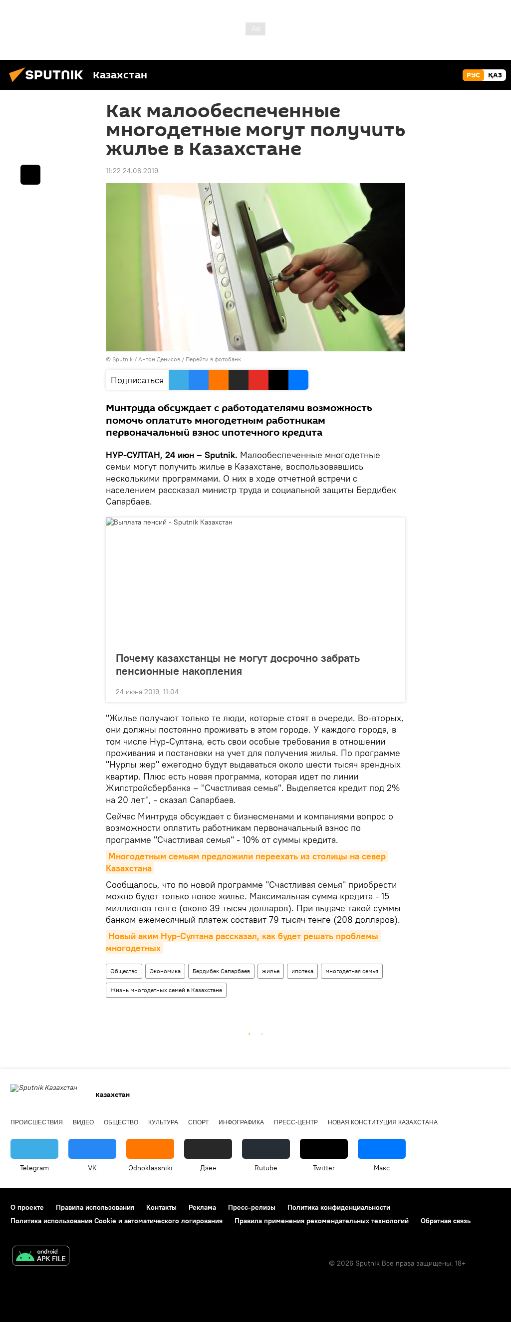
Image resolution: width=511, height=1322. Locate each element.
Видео (83, 1122)
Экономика (165, 971)
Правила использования (95, 1207)
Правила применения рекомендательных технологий (322, 1220)
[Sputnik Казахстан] (49, 83)
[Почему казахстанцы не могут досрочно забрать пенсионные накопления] (255, 581)
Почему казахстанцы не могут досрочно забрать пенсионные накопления (238, 664)
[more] (390, 691)
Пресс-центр (296, 1122)
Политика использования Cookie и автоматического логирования (116, 1220)
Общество (124, 971)
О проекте (27, 1207)
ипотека (302, 971)
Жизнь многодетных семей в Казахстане (166, 990)
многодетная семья (351, 971)
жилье (270, 971)
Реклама (202, 1207)
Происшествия (36, 1122)
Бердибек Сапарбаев (221, 971)
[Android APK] (41, 1257)
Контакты (161, 1207)
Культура (163, 1122)
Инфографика (241, 1122)
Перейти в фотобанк (213, 359)
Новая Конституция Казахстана (383, 1122)
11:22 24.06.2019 (132, 170)
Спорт (198, 1122)
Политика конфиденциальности (338, 1207)
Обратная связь (446, 1220)
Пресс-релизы (251, 1207)
